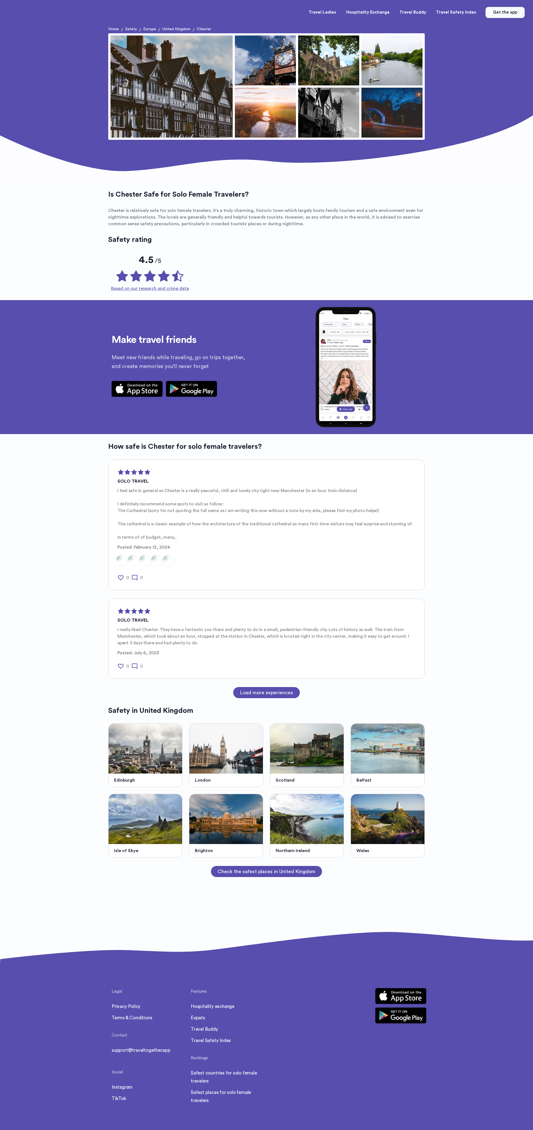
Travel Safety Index (211, 1040)
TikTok (119, 1098)
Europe (149, 29)
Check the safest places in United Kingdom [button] (266, 871)
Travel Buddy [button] (412, 12)
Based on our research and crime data (150, 288)
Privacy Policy (126, 1006)
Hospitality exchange (212, 1006)
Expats (198, 1017)
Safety (131, 29)
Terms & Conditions (132, 1017)
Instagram (122, 1087)
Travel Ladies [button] (322, 12)
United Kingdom (176, 29)
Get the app (505, 12)
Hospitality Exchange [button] (367, 12)
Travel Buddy (204, 1029)
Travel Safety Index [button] (456, 12)
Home (113, 29)
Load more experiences (266, 692)
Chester (204, 29)
